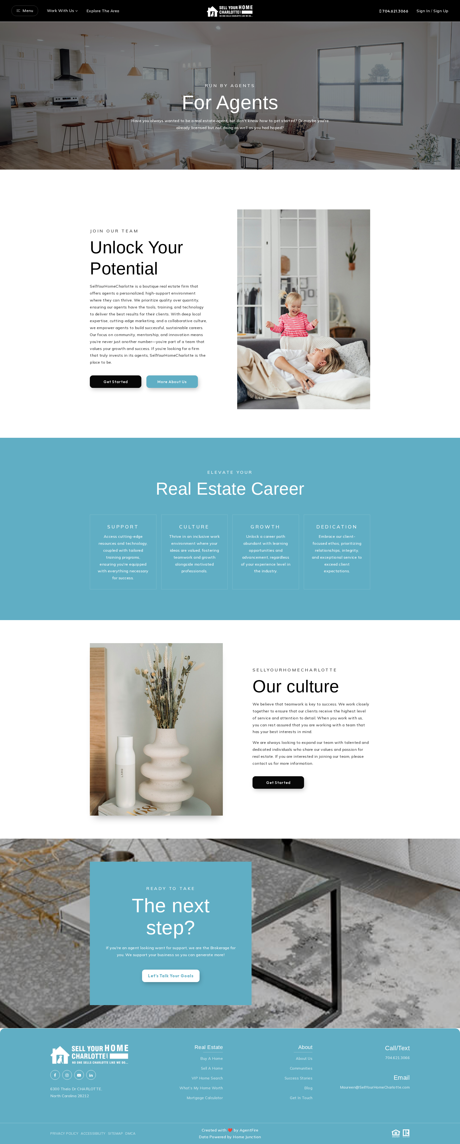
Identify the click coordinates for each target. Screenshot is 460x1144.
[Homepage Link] (230, 10)
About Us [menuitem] (304, 1058)
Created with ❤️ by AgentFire (230, 1130)
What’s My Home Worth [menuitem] (201, 1088)
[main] (230, 525)
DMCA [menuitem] (130, 1133)
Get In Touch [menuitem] (301, 1098)
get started (116, 381)
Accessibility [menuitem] (93, 1133)
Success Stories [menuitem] (299, 1078)
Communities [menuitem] (301, 1068)
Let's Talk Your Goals (171, 975)
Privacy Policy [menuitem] (64, 1133)
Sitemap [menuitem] (115, 1133)
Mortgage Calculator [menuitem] (205, 1098)
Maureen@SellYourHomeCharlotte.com (375, 1087)
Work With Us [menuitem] (60, 10)
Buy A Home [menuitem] (211, 1058)
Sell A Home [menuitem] (212, 1068)
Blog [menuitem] (308, 1088)
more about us (172, 381)
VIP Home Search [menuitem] (207, 1078)
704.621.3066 (394, 11)
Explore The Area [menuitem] (102, 10)
